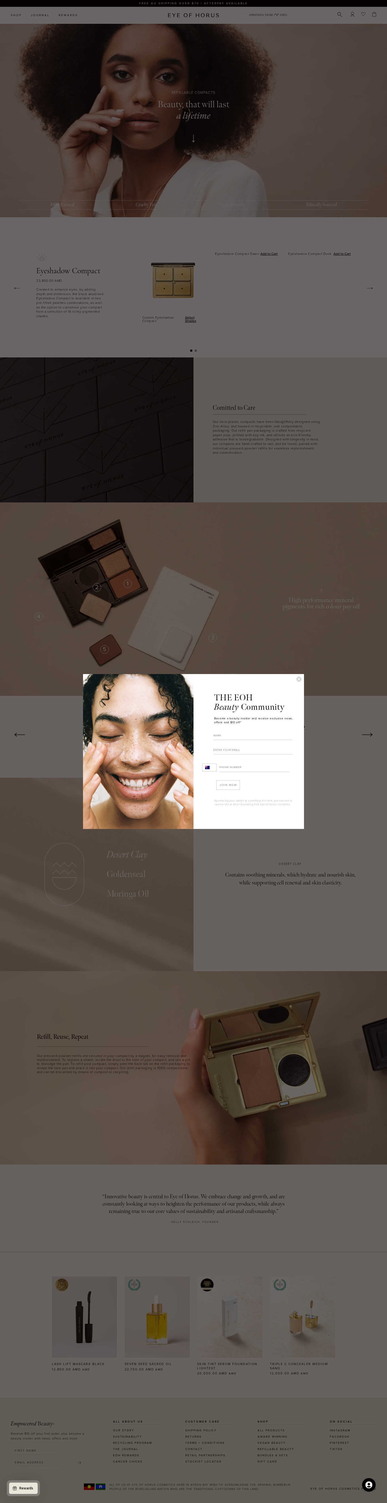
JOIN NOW (228, 785)
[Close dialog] (299, 679)
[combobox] (209, 767)
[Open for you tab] (369, 1485)
